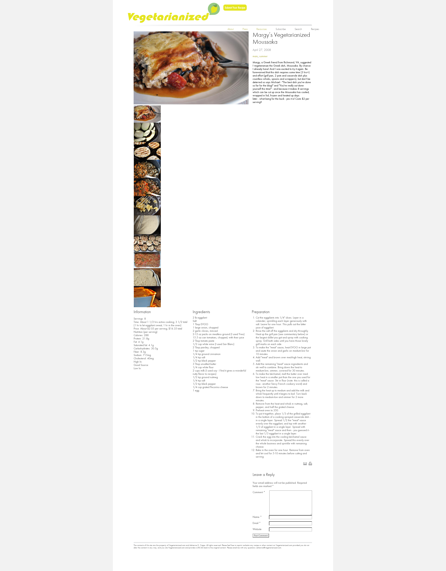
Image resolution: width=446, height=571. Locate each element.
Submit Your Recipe (235, 7)
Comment (259, 492)
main (255, 56)
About (231, 29)
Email (257, 523)
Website (257, 529)
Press (245, 29)
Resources (261, 29)
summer (263, 56)
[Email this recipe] (305, 464)
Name (257, 517)
